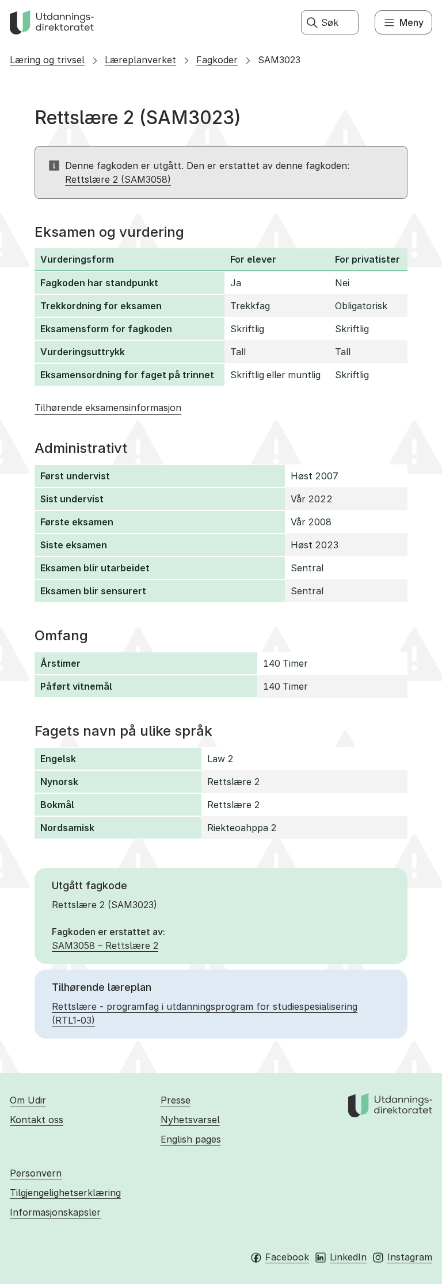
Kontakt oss (36, 1119)
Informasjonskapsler (55, 1212)
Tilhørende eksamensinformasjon (108, 407)
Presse (175, 1100)
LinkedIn (348, 1257)
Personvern (36, 1173)
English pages (191, 1139)
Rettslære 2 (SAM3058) (118, 179)
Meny (411, 22)
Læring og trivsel (47, 60)
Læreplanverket (140, 60)
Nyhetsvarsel (190, 1119)
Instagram (409, 1257)
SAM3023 (279, 60)
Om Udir (28, 1100)
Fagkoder (217, 60)
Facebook (287, 1257)
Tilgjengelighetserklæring (65, 1192)
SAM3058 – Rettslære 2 (105, 945)
